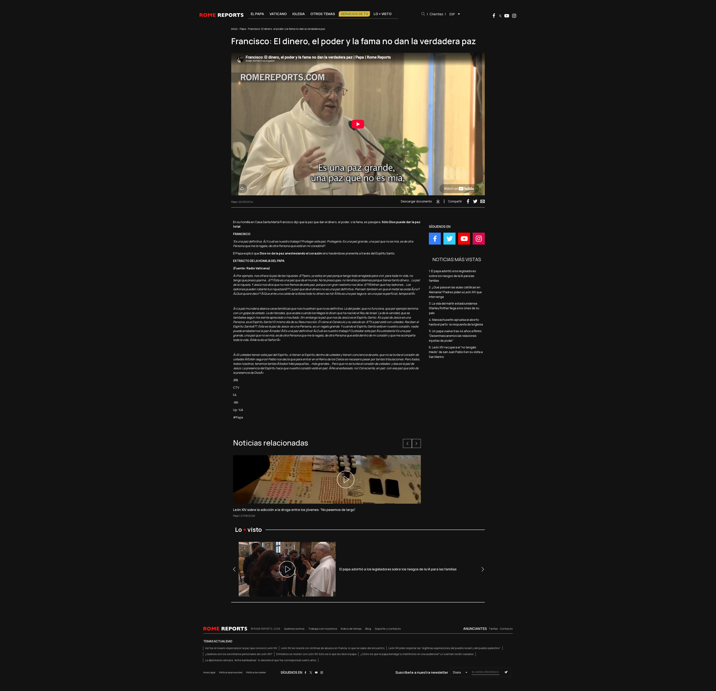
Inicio (234, 29)
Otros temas (322, 14)
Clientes (436, 14)
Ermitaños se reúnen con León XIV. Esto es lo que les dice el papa (316, 654)
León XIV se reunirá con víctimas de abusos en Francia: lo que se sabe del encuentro (333, 648)
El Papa (257, 14)
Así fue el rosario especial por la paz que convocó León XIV (241, 648)
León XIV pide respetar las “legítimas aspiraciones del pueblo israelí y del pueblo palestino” (445, 648)
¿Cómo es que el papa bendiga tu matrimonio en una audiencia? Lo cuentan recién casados (417, 654)
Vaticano (278, 14)
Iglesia (298, 14)
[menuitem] (454, 14)
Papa (243, 29)
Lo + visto (383, 14)
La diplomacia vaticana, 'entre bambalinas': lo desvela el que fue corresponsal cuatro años (260, 660)
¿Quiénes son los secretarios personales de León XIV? (238, 654)
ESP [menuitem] (452, 14)
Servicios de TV (354, 14)
